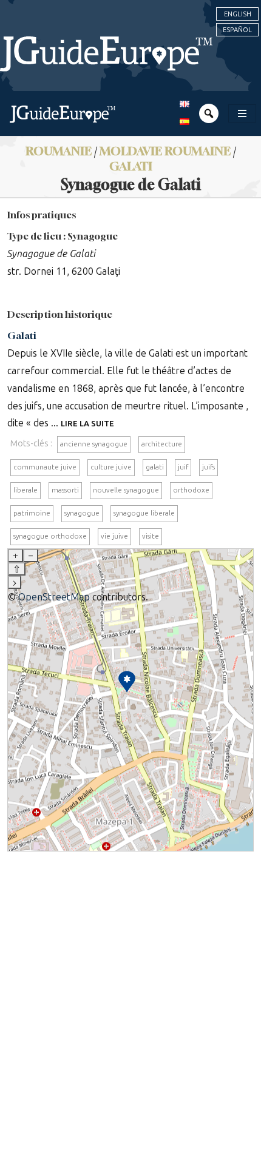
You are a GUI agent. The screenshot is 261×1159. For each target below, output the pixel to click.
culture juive (111, 467)
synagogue (82, 513)
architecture (161, 444)
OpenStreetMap (54, 597)
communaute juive (44, 467)
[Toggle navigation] (242, 113)
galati (155, 467)
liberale (25, 490)
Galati (130, 166)
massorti (65, 490)
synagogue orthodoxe (50, 536)
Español (237, 29)
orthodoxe (191, 490)
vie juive (114, 536)
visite (150, 536)
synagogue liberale (144, 513)
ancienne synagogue (93, 444)
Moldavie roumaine (165, 151)
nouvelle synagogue (126, 490)
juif (183, 467)
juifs (208, 467)
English (237, 14)
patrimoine (31, 513)
